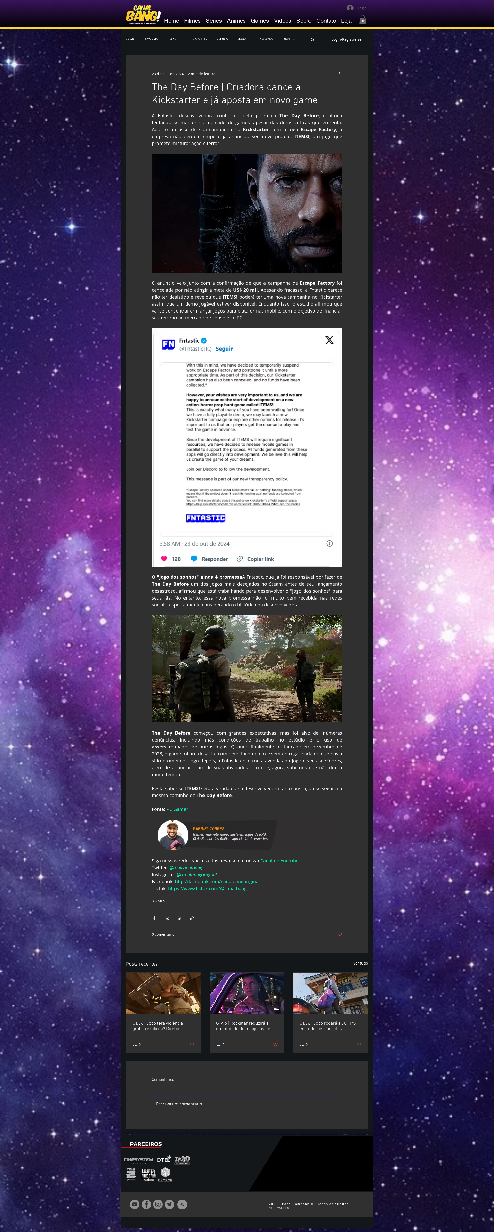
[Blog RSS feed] (182, 1205)
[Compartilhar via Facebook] (154, 918)
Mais (286, 39)
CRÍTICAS (151, 39)
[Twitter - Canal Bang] (169, 1204)
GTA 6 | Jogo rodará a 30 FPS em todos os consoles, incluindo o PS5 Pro (327, 1026)
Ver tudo (360, 963)
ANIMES (243, 39)
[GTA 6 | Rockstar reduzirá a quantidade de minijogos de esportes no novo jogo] (247, 993)
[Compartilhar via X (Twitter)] (166, 918)
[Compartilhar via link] (192, 918)
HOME (130, 39)
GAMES (222, 39)
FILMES (173, 39)
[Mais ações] (339, 73)
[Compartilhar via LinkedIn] (179, 918)
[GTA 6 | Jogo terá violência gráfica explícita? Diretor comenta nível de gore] (163, 993)
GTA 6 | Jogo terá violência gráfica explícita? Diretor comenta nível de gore (158, 1026)
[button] (362, 19)
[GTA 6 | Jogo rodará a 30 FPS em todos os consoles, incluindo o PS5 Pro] (330, 993)
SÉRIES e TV (198, 39)
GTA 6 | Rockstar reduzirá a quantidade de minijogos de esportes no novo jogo (243, 1026)
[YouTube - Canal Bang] (134, 1204)
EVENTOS (266, 39)
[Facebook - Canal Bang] (146, 1204)
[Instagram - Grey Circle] (158, 1204)
